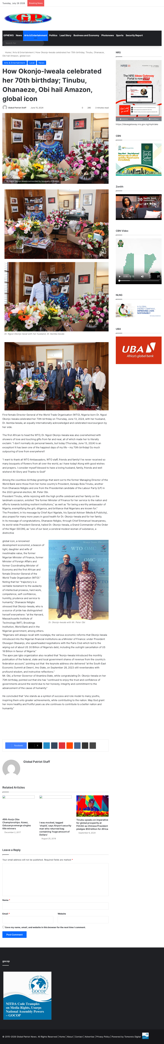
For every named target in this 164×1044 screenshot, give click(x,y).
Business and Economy (86, 35)
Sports (119, 35)
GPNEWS (9, 35)
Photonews (107, 35)
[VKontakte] (77, 745)
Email (6, 913)
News (19, 35)
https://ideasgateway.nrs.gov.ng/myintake (137, 124)
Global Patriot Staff (17, 107)
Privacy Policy (103, 1036)
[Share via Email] (85, 745)
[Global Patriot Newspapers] (27, 18)
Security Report (134, 35)
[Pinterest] (62, 745)
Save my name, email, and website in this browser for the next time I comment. (45, 927)
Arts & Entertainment (35, 35)
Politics (53, 35)
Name (6, 900)
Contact (79, 1036)
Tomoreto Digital (132, 1036)
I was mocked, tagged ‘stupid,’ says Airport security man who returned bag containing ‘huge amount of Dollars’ (55, 828)
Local (31, 62)
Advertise (89, 1036)
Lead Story (65, 35)
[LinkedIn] (46, 745)
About (70, 1036)
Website (62, 913)
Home (7, 52)
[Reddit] (69, 745)
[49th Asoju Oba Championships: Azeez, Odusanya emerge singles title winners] (18, 805)
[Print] (93, 745)
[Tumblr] (54, 745)
